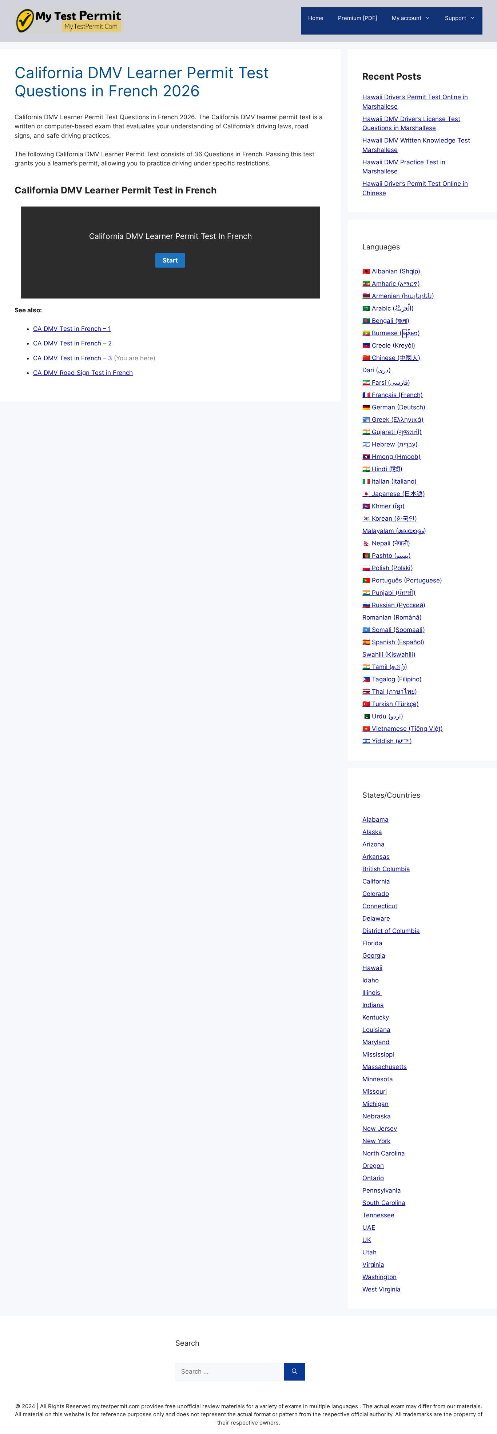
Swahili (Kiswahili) (389, 654)
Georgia (373, 955)
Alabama (375, 819)
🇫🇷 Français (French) (392, 394)
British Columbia (386, 869)
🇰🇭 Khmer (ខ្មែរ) (383, 506)
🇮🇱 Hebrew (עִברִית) (390, 444)
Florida (372, 943)
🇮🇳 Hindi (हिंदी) (382, 469)
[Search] (294, 1372)
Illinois (372, 992)
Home (315, 18)
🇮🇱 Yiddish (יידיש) (387, 741)
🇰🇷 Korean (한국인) (389, 518)
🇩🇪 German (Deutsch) (393, 407)
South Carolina (383, 1202)
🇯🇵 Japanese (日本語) (393, 493)
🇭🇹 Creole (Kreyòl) (388, 345)
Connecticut (379, 906)
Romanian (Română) (392, 617)
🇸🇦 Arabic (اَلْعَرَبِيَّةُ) (388, 308)
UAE (368, 1227)
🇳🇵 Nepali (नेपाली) (386, 543)
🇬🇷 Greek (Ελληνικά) (393, 419)
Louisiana (376, 1029)
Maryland (376, 1042)
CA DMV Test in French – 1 (72, 328)
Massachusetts (384, 1066)
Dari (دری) (376, 370)
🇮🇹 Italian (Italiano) (389, 481)
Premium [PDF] (357, 18)
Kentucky (375, 1017)
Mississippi (378, 1054)
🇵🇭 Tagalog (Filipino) (392, 679)
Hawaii (372, 968)
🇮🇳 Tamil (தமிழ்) (384, 666)
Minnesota (377, 1079)
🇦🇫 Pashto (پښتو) (386, 555)
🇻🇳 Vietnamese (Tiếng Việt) (402, 728)
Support (455, 18)
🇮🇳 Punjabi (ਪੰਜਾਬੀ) (389, 592)
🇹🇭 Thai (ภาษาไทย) (389, 691)
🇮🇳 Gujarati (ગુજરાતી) (392, 432)
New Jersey (379, 1128)
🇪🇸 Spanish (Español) (393, 642)
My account (406, 18)
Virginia (373, 1264)
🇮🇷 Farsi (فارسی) (386, 382)
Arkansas (376, 856)
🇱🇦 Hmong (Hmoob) (391, 456)
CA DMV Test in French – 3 (72, 358)
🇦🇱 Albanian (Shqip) (391, 271)
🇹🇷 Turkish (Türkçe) (390, 704)
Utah (369, 1252)
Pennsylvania (381, 1190)
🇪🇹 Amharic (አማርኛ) (391, 283)
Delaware (376, 918)
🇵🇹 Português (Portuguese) (402, 580)
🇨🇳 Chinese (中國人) (391, 357)
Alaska (372, 832)
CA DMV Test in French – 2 (72, 343)
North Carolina (383, 1153)
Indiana (373, 1005)
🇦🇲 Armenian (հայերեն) (398, 296)
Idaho (370, 980)
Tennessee (378, 1215)
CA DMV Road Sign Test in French (83, 372)
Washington (379, 1277)
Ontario (373, 1178)
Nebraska (376, 1116)
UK (366, 1239)
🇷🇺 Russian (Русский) (393, 605)
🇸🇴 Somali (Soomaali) (393, 629)
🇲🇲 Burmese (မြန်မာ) (391, 333)
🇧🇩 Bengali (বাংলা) (385, 320)
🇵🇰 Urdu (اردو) (382, 716)
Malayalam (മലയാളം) (394, 530)
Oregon (373, 1165)
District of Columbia (391, 930)
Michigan (375, 1103)
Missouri (374, 1091)
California (376, 881)
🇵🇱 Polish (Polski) (387, 568)
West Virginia (381, 1289)
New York (376, 1141)
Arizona (373, 844)
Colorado (375, 893)
